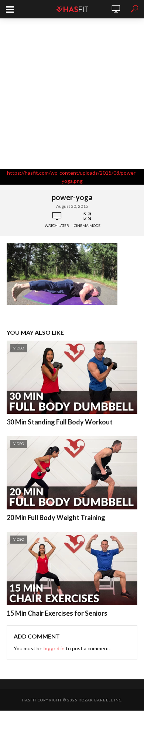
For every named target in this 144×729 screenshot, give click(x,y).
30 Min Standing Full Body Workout (60, 422)
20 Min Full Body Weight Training (56, 517)
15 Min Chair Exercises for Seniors (57, 613)
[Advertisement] (72, 94)
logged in (54, 648)
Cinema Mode (87, 225)
